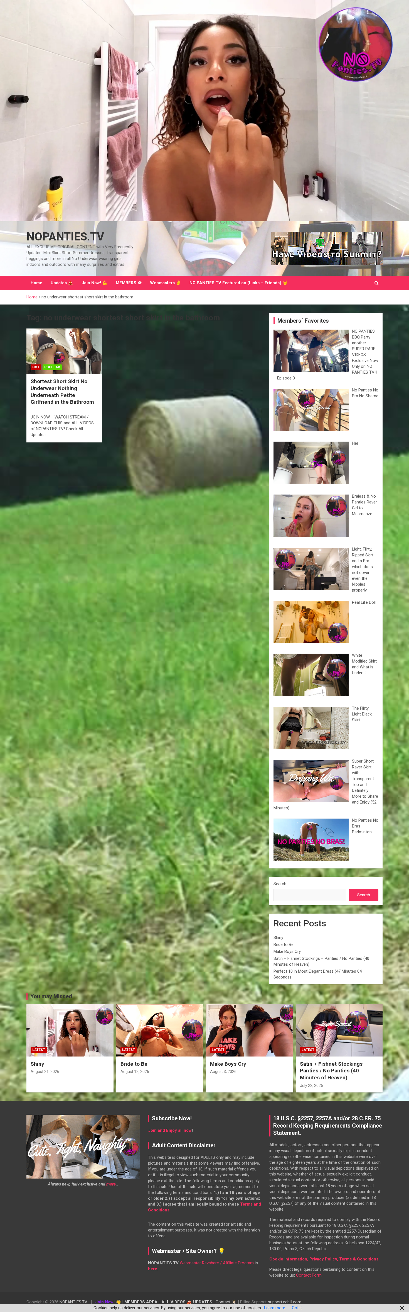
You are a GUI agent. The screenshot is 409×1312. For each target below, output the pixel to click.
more (111, 1184)
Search (280, 883)
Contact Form (309, 1275)
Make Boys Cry (287, 951)
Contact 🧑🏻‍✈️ (226, 1301)
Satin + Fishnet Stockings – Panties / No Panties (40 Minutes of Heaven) (333, 1071)
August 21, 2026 (45, 1071)
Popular (52, 367)
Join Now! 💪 (94, 282)
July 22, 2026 (311, 1085)
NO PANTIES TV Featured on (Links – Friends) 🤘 (238, 282)
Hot (36, 367)
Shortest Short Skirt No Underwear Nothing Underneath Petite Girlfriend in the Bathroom (62, 391)
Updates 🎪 (62, 282)
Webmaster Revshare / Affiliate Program (217, 1262)
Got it (297, 1307)
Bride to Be (284, 944)
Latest (38, 1050)
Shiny (278, 937)
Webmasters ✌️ (165, 282)
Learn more (274, 1307)
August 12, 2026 (134, 1071)
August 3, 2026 (223, 1071)
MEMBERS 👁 (129, 282)
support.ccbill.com (284, 1301)
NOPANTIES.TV (65, 236)
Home (36, 282)
